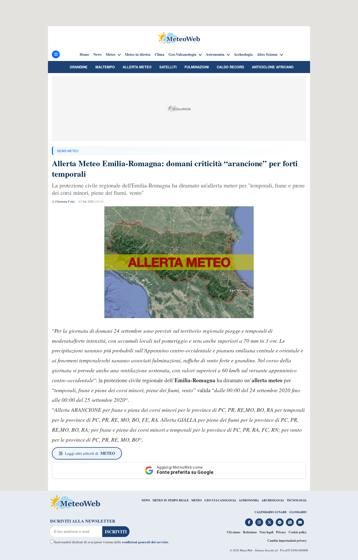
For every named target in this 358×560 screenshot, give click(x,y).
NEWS (146, 500)
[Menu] (56, 54)
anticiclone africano (273, 66)
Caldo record (230, 66)
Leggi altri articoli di (90, 453)
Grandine (79, 66)
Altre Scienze (267, 54)
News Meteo (67, 150)
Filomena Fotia (65, 201)
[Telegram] (280, 522)
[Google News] (290, 522)
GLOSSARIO (298, 512)
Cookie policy (298, 532)
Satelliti (168, 66)
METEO (196, 500)
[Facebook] (249, 522)
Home (84, 54)
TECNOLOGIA (297, 500)
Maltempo (105, 66)
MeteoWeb (246, 550)
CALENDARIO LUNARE (270, 512)
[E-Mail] (300, 522)
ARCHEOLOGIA (273, 500)
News (97, 54)
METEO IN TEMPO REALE (171, 500)
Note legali (266, 532)
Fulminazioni (197, 66)
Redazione (250, 532)
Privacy (281, 532)
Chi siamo (233, 532)
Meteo (110, 54)
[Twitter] (269, 522)
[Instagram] (259, 522)
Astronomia (215, 54)
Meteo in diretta (137, 54)
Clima (159, 54)
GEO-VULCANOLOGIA (220, 500)
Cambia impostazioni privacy (287, 540)
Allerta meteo (137, 66)
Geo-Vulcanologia (182, 54)
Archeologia (243, 54)
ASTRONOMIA (249, 500)
